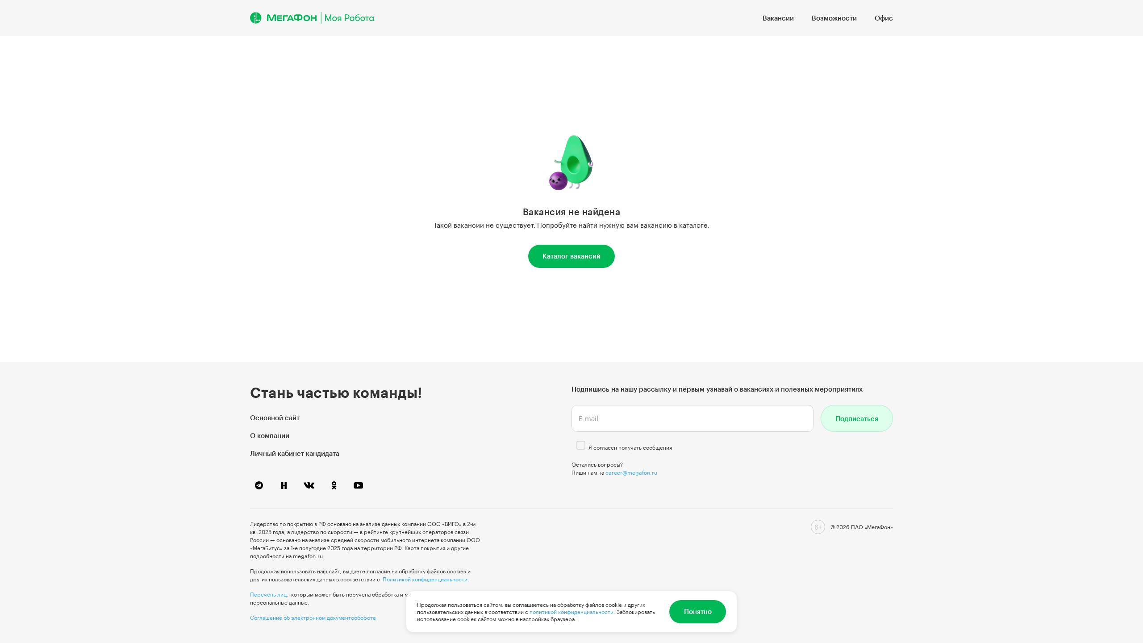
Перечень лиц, (269, 594)
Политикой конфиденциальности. (426, 579)
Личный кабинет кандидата (294, 453)
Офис (884, 18)
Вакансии (778, 18)
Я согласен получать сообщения (630, 447)
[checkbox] (580, 445)
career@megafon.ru (631, 472)
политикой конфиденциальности (571, 612)
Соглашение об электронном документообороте (313, 617)
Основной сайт (275, 417)
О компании (269, 435)
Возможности (834, 18)
